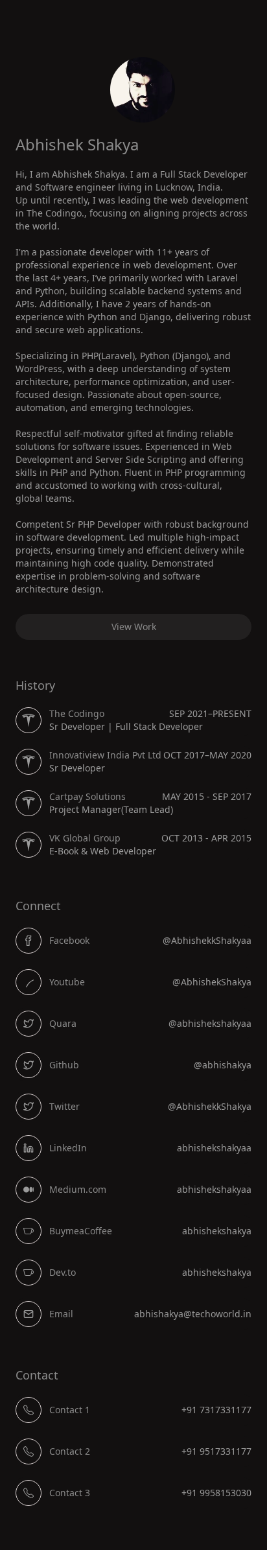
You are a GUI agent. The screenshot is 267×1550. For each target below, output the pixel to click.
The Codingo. (55, 213)
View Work (133, 626)
